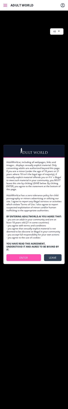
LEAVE (52, 257)
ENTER (23, 257)
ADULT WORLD (22, 5)
